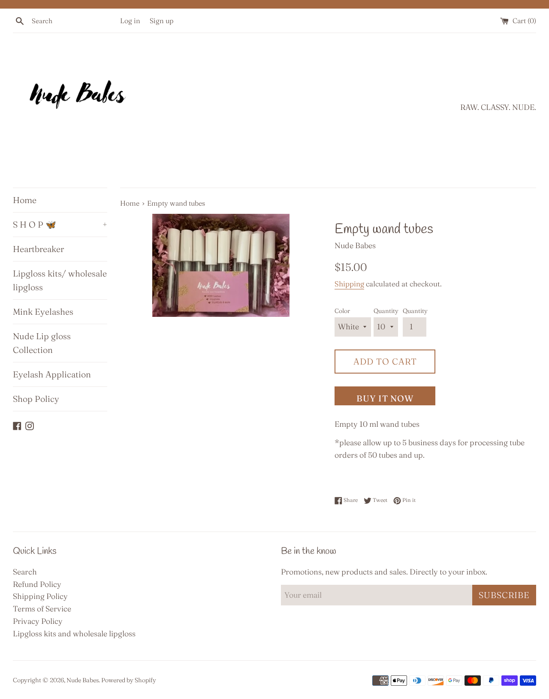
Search (25, 572)
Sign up (162, 20)
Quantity (386, 311)
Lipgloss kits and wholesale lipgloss (74, 633)
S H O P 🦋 (60, 224)
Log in (130, 20)
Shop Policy (36, 398)
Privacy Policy (38, 621)
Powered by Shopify (128, 680)
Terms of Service (42, 609)
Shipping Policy (40, 596)
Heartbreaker (38, 248)
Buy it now (385, 398)
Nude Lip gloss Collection (42, 343)
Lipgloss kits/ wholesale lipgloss (60, 280)
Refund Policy (37, 584)
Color (342, 311)
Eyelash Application (52, 374)
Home (24, 200)
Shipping (349, 283)
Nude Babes (82, 680)
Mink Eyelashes (43, 311)
